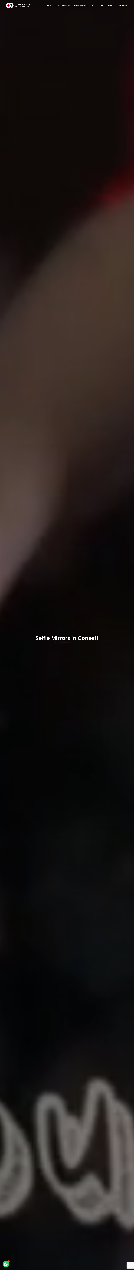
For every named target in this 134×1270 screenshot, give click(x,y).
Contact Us (123, 5)
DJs (56, 5)
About (110, 5)
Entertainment (80, 5)
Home (49, 5)
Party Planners (97, 5)
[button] (6, 1264)
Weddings (66, 5)
